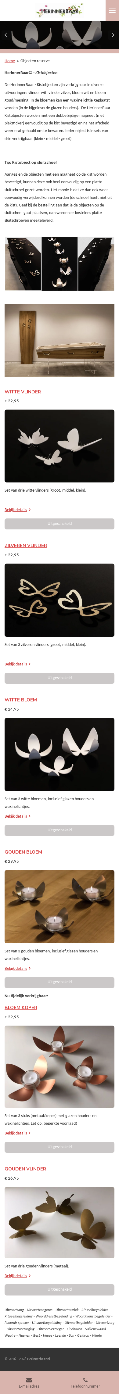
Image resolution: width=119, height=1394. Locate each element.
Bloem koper (21, 1008)
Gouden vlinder (25, 1169)
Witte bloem (21, 700)
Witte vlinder (23, 392)
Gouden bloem (23, 852)
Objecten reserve (35, 61)
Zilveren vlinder (26, 546)
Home (10, 61)
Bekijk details (16, 510)
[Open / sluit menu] (112, 10)
